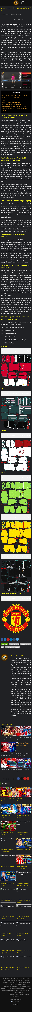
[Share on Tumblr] (14, 639)
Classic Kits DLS (14, 644)
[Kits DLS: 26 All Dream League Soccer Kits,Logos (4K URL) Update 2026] (16, 3)
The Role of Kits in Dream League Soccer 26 (14, 106)
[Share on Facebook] (2, 639)
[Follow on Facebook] (18, 778)
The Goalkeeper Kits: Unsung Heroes (12, 104)
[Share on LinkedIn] (11, 639)
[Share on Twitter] (5, 639)
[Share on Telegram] (17, 639)
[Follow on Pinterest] (24, 778)
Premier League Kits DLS (12, 647)
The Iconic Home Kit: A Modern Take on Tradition (15, 96)
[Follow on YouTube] (27, 778)
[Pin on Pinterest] (8, 639)
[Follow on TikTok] (21, 778)
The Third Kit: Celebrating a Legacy (11, 102)
